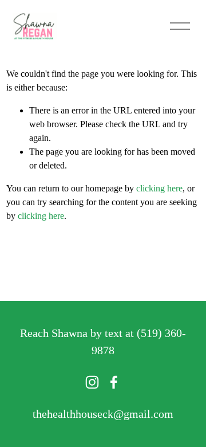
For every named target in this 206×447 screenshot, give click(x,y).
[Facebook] (114, 382)
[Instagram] (92, 382)
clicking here (159, 188)
